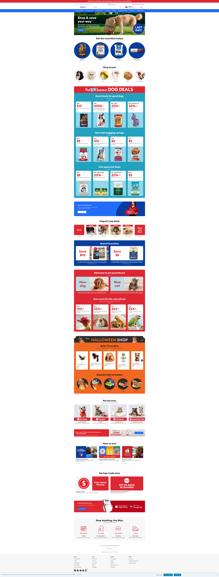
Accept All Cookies (177, 574)
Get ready (109, 376)
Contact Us (94, 560)
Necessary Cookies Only (168, 574)
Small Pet (116, 81)
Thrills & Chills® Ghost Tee (81, 364)
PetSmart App (76, 565)
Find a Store (131, 558)
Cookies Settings (159, 574)
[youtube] (86, 570)
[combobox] (107, 7)
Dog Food (91, 236)
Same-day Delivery (132, 563)
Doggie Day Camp (113, 565)
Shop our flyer (139, 236)
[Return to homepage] (83, 7)
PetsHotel (112, 563)
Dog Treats (116, 236)
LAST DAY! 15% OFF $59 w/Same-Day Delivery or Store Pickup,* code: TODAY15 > (109, 1)
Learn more (109, 275)
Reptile (127, 81)
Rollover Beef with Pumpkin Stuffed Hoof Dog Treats (137, 364)
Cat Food (103, 236)
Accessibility (94, 567)
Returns (93, 565)
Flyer (82, 4)
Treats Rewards (77, 563)
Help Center (94, 558)
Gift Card (77, 4)
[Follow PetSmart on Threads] (80, 570)
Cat (91, 81)
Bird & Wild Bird (139, 81)
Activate (109, 302)
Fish (103, 81)
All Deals (79, 236)
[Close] (217, 575)
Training (111, 560)
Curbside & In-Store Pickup (134, 560)
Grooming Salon (113, 558)
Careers (75, 560)
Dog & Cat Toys (128, 236)
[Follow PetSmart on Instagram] (78, 570)
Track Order (94, 563)
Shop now (109, 40)
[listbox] (109, 231)
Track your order (88, 4)
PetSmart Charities (77, 567)
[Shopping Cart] (143, 7)
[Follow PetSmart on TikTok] (83, 570)
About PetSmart (77, 558)
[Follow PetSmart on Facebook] (75, 570)
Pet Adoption (112, 567)
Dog (79, 81)
